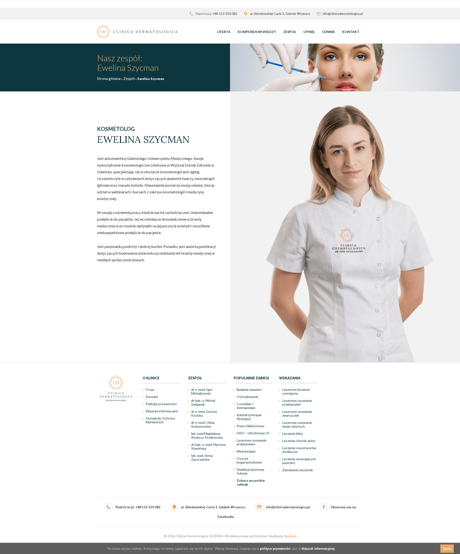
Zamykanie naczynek (297, 470)
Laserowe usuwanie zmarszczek (297, 413)
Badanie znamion (249, 389)
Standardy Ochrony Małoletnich (160, 420)
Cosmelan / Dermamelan (246, 406)
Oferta (223, 32)
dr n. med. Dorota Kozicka (204, 413)
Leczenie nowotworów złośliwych (299, 450)
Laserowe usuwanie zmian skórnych (297, 424)
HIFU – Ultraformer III (253, 433)
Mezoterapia (246, 451)
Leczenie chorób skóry (299, 441)
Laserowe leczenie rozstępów (296, 391)
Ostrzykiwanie (247, 397)
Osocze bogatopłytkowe (249, 460)
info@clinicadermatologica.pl (343, 14)
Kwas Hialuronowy (250, 426)
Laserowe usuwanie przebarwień (251, 442)
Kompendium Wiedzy (257, 32)
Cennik (328, 32)
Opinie (309, 32)
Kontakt (350, 32)
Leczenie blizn (292, 433)
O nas (150, 389)
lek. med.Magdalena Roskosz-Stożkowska (207, 435)
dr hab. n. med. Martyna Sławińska (208, 446)
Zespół (289, 32)
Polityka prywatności (161, 404)
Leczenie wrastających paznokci (299, 461)
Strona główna (109, 78)
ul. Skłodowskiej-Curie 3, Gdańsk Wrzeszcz (213, 507)
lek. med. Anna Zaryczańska (202, 457)
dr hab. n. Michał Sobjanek (203, 402)
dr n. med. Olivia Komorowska (203, 424)
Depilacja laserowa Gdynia (250, 471)
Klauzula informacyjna (162, 411)
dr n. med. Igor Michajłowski (202, 391)
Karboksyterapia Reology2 (249, 417)
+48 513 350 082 (225, 14)
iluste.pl (290, 536)
